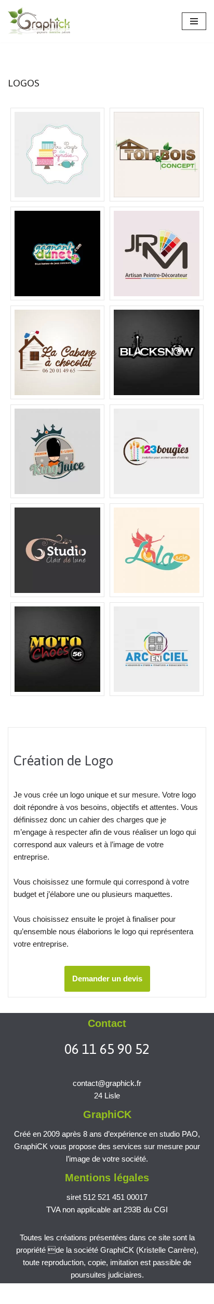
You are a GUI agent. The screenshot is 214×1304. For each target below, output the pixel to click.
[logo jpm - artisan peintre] (156, 253)
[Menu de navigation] (194, 21)
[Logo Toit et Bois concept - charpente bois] (156, 154)
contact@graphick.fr (107, 1083)
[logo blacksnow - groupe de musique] (156, 352)
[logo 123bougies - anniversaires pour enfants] (156, 451)
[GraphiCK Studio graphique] (39, 21)
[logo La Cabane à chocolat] (57, 352)
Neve (17, 1293)
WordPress (96, 1293)
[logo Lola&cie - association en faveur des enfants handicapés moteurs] (156, 550)
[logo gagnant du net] (57, 253)
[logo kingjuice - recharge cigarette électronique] (57, 451)
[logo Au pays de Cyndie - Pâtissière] (57, 154)
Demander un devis (107, 978)
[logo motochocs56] (57, 649)
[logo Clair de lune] (57, 550)
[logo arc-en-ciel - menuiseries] (156, 649)
